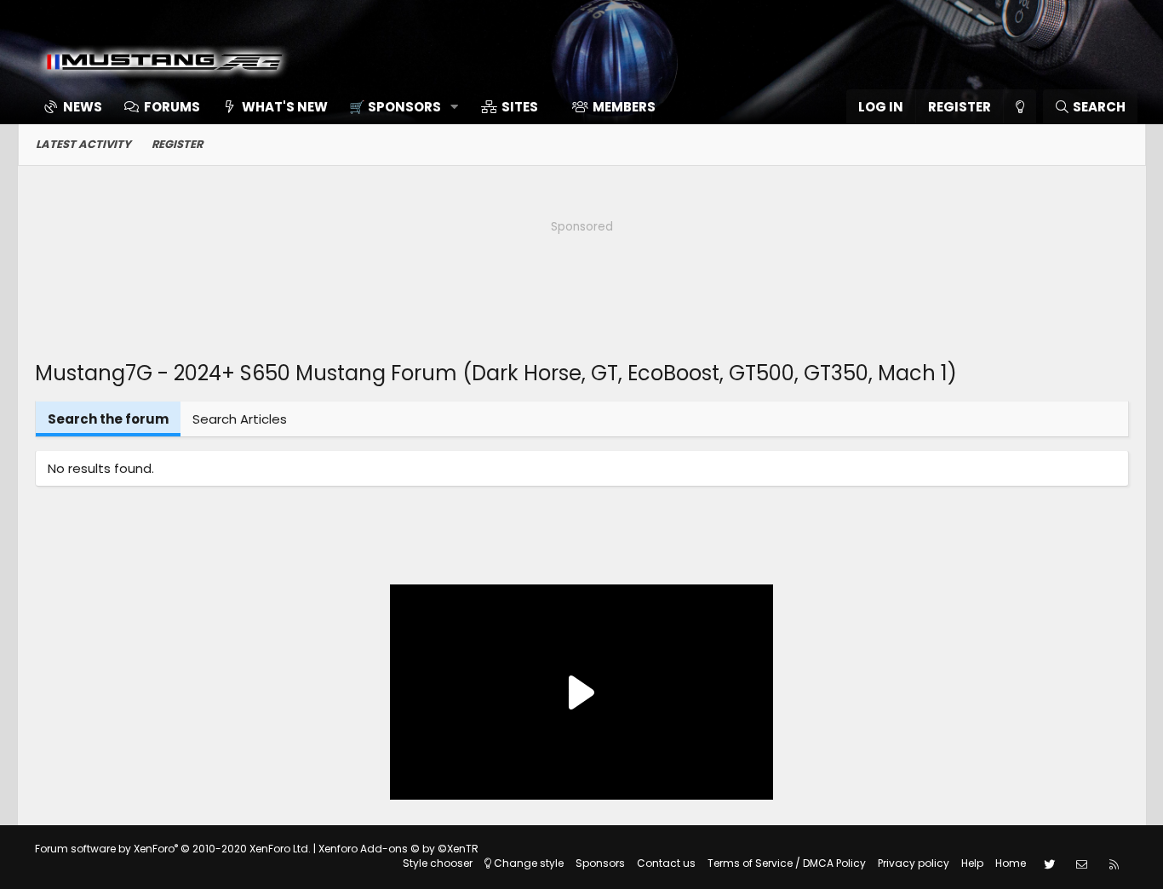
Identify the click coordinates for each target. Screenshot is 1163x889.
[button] (398, 106)
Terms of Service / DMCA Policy (787, 863)
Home (1010, 863)
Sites (519, 107)
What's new (285, 107)
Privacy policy (913, 863)
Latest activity (83, 144)
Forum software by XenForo (173, 848)
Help (972, 863)
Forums (172, 107)
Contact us (666, 863)
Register (177, 144)
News (82, 107)
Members (624, 107)
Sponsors (600, 863)
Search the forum (108, 419)
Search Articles (239, 419)
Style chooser (438, 863)
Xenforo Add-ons (398, 848)
